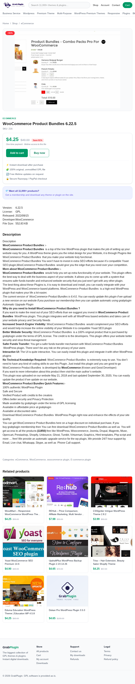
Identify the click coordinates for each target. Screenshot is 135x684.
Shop (95, 5)
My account (42, 659)
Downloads (42, 663)
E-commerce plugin (81, 459)
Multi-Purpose (64, 13)
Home (6, 23)
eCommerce (27, 23)
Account (105, 5)
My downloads (77, 655)
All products (42, 651)
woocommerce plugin (58, 459)
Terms (107, 651)
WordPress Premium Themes (89, 13)
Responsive (114, 13)
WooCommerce (37, 459)
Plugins (126, 13)
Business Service (11, 13)
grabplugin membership (21, 427)
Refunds (74, 659)
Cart (127, 5)
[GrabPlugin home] (14, 5)
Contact (116, 5)
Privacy (107, 655)
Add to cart (17, 153)
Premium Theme (45, 13)
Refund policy (111, 659)
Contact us (75, 651)
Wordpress (28, 13)
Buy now (39, 153)
